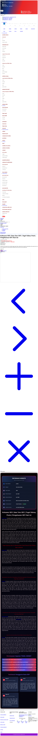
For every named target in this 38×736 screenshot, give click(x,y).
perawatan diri (4, 185)
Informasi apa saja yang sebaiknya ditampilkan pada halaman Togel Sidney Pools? (18, 664)
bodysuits (3, 51)
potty (3, 199)
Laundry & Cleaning (5, 193)
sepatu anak (4, 57)
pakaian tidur (4, 46)
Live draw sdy (18, 619)
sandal (3, 59)
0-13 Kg (3, 117)
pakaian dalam (4, 86)
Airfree (15, 28)
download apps (10, 2)
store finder (10, 18)
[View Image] (0, 470)
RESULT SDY (2, 724)
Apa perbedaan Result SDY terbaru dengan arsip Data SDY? (14, 669)
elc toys (3, 215)
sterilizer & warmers (6, 145)
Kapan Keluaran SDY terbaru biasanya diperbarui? (12, 659)
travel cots (4, 123)
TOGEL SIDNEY (3, 714)
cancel (7, 226)
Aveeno (10, 31)
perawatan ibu (5, 188)
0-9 (34, 25)
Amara (27, 28)
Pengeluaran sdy (5, 616)
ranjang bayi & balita (6, 135)
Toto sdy (3, 637)
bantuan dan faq (12, 718)
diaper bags (4, 125)
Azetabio (21, 31)
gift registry (11, 6)
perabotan (4, 138)
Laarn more (12, 241)
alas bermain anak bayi (6, 209)
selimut (3, 131)
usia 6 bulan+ (4, 110)
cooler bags (4, 169)
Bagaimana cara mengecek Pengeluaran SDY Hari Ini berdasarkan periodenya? (17, 667)
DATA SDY (2, 717)
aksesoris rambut (4, 42)
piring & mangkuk (5, 155)
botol (3, 143)
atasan (3, 65)
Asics (4, 31)
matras (3, 140)
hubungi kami (12, 715)
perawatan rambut (4, 182)
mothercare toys (4, 213)
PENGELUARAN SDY (4, 719)
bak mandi (4, 201)
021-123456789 (12, 720)
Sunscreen (3, 178)
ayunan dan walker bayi (7, 207)
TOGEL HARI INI (3, 727)
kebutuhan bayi (5, 44)
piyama (3, 49)
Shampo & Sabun (4, 180)
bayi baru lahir (4, 109)
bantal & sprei (5, 133)
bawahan (3, 66)
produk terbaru (5, 34)
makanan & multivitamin (7, 162)
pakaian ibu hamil (5, 89)
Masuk (2, 219)
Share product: (2, 251)
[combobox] (5, 222)
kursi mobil (4, 115)
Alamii (21, 28)
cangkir (3, 154)
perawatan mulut (4, 183)
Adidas (10, 28)
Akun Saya (2, 218)
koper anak (4, 113)
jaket (3, 85)
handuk (3, 204)
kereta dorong (5, 107)
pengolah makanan (6, 159)
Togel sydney (4, 550)
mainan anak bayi (5, 211)
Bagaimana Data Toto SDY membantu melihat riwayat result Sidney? (15, 662)
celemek (3, 150)
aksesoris (3, 73)
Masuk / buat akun (5, 228)
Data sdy (3, 581)
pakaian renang (5, 76)
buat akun (3, 229)
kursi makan (4, 172)
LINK (1, 732)
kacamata (3, 40)
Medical (3, 195)
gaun (3, 68)
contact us (9, 19)
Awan (15, 31)
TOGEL (1, 729)
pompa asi (3, 166)
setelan (3, 70)
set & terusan (4, 48)
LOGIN (28, 11)
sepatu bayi (3, 55)
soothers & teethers (6, 147)
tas (2, 38)
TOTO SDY (2, 722)
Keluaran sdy (4, 518)
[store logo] (8, 15)
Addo (4, 28)
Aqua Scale (33, 28)
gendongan (4, 121)
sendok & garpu (4, 157)
